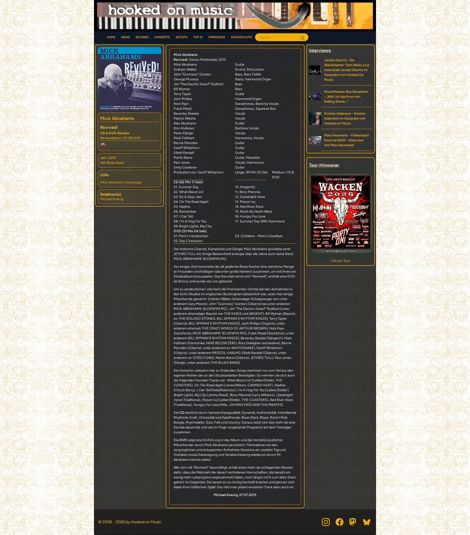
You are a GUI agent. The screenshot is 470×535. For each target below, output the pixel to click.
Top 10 (198, 37)
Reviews (142, 37)
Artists (181, 37)
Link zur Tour (340, 261)
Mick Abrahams (117, 118)
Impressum (217, 37)
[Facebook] (339, 522)
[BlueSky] (367, 522)
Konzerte (162, 37)
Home (111, 37)
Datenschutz (241, 37)
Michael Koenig (112, 199)
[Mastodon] (353, 522)
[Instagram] (326, 522)
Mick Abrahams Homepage (120, 182)
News (125, 37)
